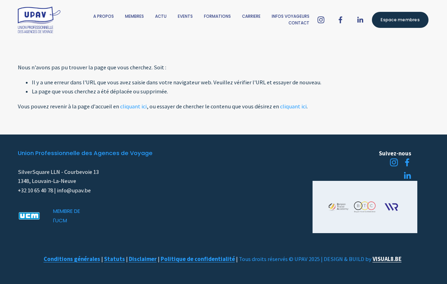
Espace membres (400, 20)
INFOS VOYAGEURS (290, 16)
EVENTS (185, 16)
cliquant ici (133, 106)
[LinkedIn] (360, 20)
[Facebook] (340, 20)
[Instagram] (321, 20)
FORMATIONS (217, 16)
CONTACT (298, 23)
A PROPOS (103, 16)
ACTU (161, 16)
